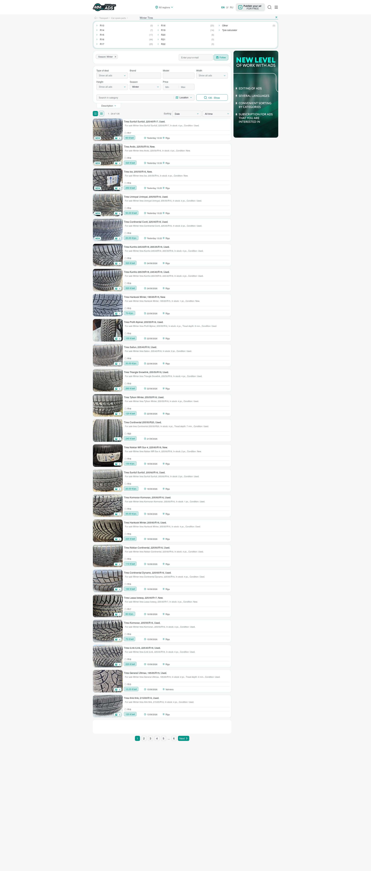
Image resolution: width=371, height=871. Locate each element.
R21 (163, 39)
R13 (102, 25)
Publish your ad (252, 5)
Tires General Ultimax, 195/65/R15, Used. (145, 673)
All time (209, 113)
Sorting (167, 113)
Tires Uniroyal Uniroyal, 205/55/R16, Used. (146, 196)
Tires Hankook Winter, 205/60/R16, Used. (145, 522)
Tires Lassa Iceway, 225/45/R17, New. (143, 597)
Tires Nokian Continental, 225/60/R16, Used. (147, 547)
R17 (102, 44)
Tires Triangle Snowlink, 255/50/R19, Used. (146, 372)
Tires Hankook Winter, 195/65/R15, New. (145, 297)
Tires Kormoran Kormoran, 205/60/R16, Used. (147, 497)
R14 (102, 30)
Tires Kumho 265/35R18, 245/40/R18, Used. (147, 272)
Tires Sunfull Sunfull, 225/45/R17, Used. (144, 121)
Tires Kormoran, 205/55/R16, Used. (142, 622)
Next (182, 738)
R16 (102, 39)
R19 (163, 30)
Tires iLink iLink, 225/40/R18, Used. (142, 647)
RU (231, 7)
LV (227, 7)
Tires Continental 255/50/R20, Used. (142, 422)
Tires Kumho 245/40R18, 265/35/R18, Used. (147, 246)
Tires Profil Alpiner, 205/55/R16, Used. (143, 322)
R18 (163, 25)
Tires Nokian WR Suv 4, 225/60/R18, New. (146, 447)
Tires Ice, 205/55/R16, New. (138, 171)
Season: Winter (105, 56)
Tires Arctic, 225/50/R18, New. (139, 146)
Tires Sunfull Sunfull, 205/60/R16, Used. (144, 472)
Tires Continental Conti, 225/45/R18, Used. (146, 221)
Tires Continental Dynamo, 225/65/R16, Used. (147, 572)
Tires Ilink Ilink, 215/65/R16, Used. (141, 698)
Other (225, 25)
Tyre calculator (229, 30)
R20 (163, 34)
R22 (163, 44)
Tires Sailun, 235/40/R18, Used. (140, 347)
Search (269, 7)
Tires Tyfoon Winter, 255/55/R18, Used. (144, 397)
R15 (102, 34)
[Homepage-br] (95, 18)
